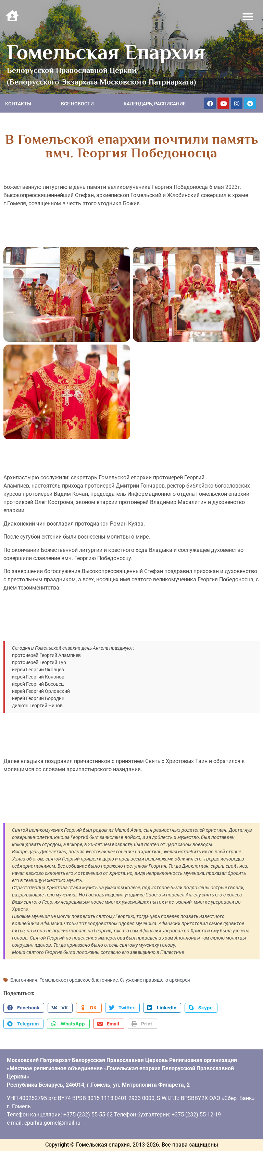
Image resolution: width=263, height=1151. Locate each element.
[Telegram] (250, 103)
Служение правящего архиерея (155, 980)
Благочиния (23, 980)
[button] (247, 16)
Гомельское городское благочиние (78, 980)
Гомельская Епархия (106, 52)
